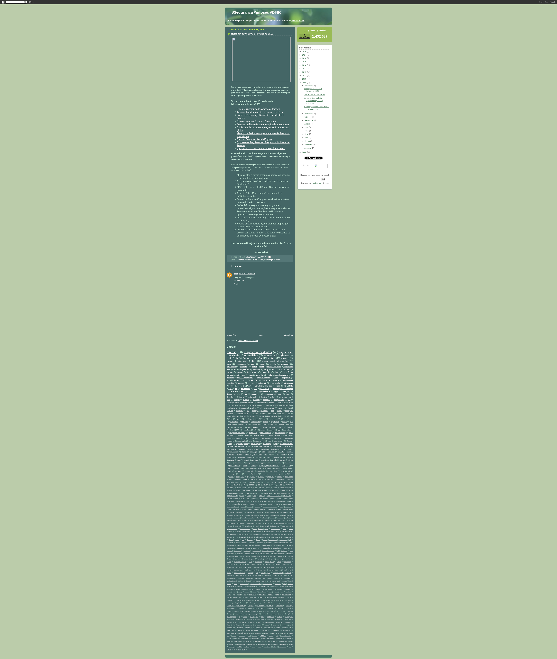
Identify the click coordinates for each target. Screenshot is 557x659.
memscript (240, 586)
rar (260, 611)
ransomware (255, 422)
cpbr (266, 529)
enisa (244, 416)
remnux (263, 614)
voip (235, 427)
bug (243, 515)
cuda (269, 441)
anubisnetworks (281, 501)
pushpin (271, 608)
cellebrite (265, 518)
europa (280, 545)
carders (247, 435)
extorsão (276, 548)
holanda (259, 564)
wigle (276, 644)
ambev (248, 501)
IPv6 (244, 487)
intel (245, 419)
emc (237, 542)
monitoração (275, 383)
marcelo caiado (256, 584)
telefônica (242, 633)
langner (257, 578)
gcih (230, 559)
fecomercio (256, 551)
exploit (262, 364)
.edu (237, 476)
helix (246, 564)
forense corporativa (245, 378)
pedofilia (229, 600)
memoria (243, 367)
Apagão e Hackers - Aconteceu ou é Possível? (261, 148)
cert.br (269, 375)
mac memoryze (274, 581)
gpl (267, 559)
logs (264, 419)
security (269, 619)
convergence (286, 526)
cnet (265, 523)
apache (271, 430)
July (306, 127)
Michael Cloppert (285, 487)
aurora (249, 507)
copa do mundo (232, 529)
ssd (289, 468)
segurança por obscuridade (269, 465)
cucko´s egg (259, 441)
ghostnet (238, 559)
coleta (289, 523)
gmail (252, 559)
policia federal (266, 391)
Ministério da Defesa (233, 490)
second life (260, 619)
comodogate (266, 438)
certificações (231, 520)
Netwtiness (247, 490)
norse (254, 592)
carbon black (286, 515)
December (309, 86)
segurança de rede (272, 260)
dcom (241, 534)
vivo (263, 641)
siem (288, 394)
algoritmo (264, 397)
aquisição (237, 504)
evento (240, 372)
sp (290, 625)
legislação (244, 370)
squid (248, 627)
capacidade (275, 515)
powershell (260, 605)
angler (255, 501)
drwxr (237, 540)
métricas (233, 391)
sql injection (256, 424)
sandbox (243, 408)
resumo (278, 463)
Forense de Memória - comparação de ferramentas (263, 124)
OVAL (255, 490)
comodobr (238, 526)
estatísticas (282, 402)
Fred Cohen (283, 482)
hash (240, 564)
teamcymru (287, 630)
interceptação (250, 454)
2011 (304, 76)
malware (285, 358)
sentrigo (229, 622)
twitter (236, 380)
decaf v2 (256, 534)
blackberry (264, 411)
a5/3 (254, 498)
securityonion (279, 619)
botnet (254, 367)
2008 (304, 152)
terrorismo (258, 633)
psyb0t (263, 608)
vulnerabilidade (251, 355)
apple (279, 430)
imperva (238, 419)
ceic (272, 411)
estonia (257, 545)
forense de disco (274, 367)
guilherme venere (240, 562)
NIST (274, 370)
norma (247, 592)
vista (228, 427)
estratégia (266, 545)
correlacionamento (283, 375)
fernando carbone (268, 551)
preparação (289, 605)
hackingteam (269, 562)
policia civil (266, 603)
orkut (235, 597)
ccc (289, 400)
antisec (270, 501)
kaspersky (266, 372)
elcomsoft (230, 542)
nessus (258, 589)
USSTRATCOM (232, 496)
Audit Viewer (289, 476)
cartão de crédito (248, 518)
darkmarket (232, 534)
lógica (248, 581)
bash (250, 509)
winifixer (246, 647)
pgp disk (288, 600)
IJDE (280, 485)
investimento (286, 570)
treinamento (269, 355)
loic (283, 454)
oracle (229, 597)
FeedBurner (316, 183)
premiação (279, 605)
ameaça (255, 411)
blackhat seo (251, 512)
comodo (229, 526)
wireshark (267, 647)
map (235, 584)
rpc (257, 617)
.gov (247, 411)
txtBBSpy (263, 636)
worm (242, 427)
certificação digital (233, 402)
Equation (251, 482)
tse (249, 636)
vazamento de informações (275, 361)
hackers (271, 358)
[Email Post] (269, 257)
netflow (278, 589)
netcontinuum (268, 589)
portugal (255, 460)
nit (234, 592)
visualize (257, 641)
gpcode (260, 559)
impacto (281, 452)
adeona (273, 498)
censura (230, 438)
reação (274, 611)
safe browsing (232, 408)
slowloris (253, 408)
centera (280, 518)
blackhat (268, 386)
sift (290, 465)
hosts (291, 564)
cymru (264, 413)
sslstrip (278, 627)
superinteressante (252, 630)
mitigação (275, 586)
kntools (241, 578)
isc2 (257, 573)
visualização (247, 641)
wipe (253, 647)
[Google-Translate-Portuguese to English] (303, 166)
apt (290, 501)
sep (236, 622)
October (308, 117)
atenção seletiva (232, 507)
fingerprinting (231, 449)
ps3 (250, 608)
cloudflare (241, 523)
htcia (291, 416)
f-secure (284, 548)
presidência (265, 460)
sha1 (259, 622)
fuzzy (285, 449)
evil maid (230, 548)
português (230, 605)
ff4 (278, 551)
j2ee (268, 573)
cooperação (241, 441)
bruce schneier (265, 433)
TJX (253, 493)
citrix (274, 520)
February (308, 145)
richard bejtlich (233, 394)
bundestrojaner (280, 433)
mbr (284, 584)
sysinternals (249, 471)
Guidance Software (270, 380)
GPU (291, 482)
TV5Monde (267, 493)
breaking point (234, 515)
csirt (262, 367)
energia (252, 542)
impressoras (271, 567)
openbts (262, 594)
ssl (261, 408)
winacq (291, 644)
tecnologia (261, 471)
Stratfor (241, 493)
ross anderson (234, 465)
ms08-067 (258, 457)
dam (277, 531)
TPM (289, 427)
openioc (268, 457)
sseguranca (269, 627)
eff (290, 540)
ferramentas (252, 372)
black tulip (240, 512)
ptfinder (290, 460)
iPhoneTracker (247, 567)
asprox (278, 504)
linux (277, 372)
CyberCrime (231, 397)
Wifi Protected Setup (274, 496)
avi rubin (288, 507)
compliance (248, 526)
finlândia (284, 551)
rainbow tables (251, 611)
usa (244, 380)
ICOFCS (251, 485)
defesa (281, 413)
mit (268, 586)
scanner (238, 619)
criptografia (241, 364)
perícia (270, 600)
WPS (254, 496)
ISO (256, 487)
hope (285, 564)
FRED (265, 482)
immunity (271, 452)
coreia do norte (245, 529)
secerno (251, 619)
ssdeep (259, 627)
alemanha (239, 501)
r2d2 (242, 611)
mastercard (231, 457)
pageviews (286, 378)
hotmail (231, 567)
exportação (266, 548)
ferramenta (231, 367)
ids (236, 389)
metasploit (262, 383)
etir (249, 446)
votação (274, 641)
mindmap (262, 586)
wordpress (282, 647)
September (309, 120)
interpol (254, 570)
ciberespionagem (248, 402)
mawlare (278, 584)
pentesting (239, 600)
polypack (276, 603)
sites (228, 625)
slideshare (248, 625)
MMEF (275, 487)
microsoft (285, 364)
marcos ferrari (267, 584)
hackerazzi (258, 562)
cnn (271, 523)
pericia (257, 600)
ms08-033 (245, 589)
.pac (242, 476)
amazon (263, 430)
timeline (266, 633)
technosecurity (231, 633)
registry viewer (240, 614)
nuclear (288, 592)
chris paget (257, 520)
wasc (291, 641)
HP (244, 485)
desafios (230, 378)
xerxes (229, 649)
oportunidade (286, 594)
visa (240, 474)
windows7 (239, 411)
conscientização (242, 413)
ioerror (229, 573)
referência (290, 611)
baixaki (244, 509)
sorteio (252, 468)
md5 (260, 405)
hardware (283, 416)
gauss (291, 556)
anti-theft (263, 501)
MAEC (262, 487)
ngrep (229, 592)
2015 (304, 62)
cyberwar (284, 355)
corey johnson (258, 529)
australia (257, 507)
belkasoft (272, 509)
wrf (290, 647)
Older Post (288, 335)
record (282, 611)
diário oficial (260, 537)
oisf (239, 594)
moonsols (290, 586)
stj (290, 627)
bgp (279, 509)
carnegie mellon (258, 435)
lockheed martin (232, 581)
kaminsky (267, 575)
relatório (270, 463)
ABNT (253, 476)
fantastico (237, 551)
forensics (290, 553)
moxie (231, 589)
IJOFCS (288, 485)
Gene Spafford (234, 485)
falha (291, 386)
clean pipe (281, 520)
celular (272, 518)
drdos (231, 540)
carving (288, 435)
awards (236, 509)
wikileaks (230, 411)
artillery (270, 504)
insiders (239, 454)
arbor (245, 504)
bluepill (291, 512)
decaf (248, 534)
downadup (289, 537)
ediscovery (283, 540)
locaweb (288, 578)
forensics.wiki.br (234, 556)
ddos (254, 361)
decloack (265, 534)
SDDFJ (283, 490)
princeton (232, 608)
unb (282, 471)
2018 (304, 51)
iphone (260, 454)
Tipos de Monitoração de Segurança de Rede (260, 112)
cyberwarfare (279, 441)
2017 (304, 55)
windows (242, 361)
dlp (284, 386)
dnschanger (267, 444)
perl (264, 600)
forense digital (272, 416)
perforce (249, 600)
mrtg (237, 589)
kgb (281, 575)
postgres (250, 605)
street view (230, 630)
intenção (246, 570)
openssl (276, 457)
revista (284, 422)
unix (277, 636)
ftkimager (264, 449)
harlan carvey (231, 564)
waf (257, 474)
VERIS (241, 496)
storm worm (269, 408)
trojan (289, 408)
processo (244, 422)
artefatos (262, 504)
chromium (267, 520)
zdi (239, 649)
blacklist (260, 512)
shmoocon (279, 622)
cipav (238, 438)
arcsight (236, 400)
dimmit (251, 537)
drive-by (272, 402)
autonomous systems (270, 507)
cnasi (259, 523)
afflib (291, 498)
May (306, 134)
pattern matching (271, 597)
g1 (286, 556)
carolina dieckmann (275, 435)
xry (292, 474)
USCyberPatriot (286, 493)
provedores (242, 608)
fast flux (261, 416)
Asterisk (279, 476)
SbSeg (291, 490)
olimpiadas (252, 594)
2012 (304, 72)
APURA (254, 380)
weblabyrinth (241, 644)
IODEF (238, 487)
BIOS (231, 479)
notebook (262, 592)
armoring (252, 504)
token (284, 633)
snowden (237, 468)
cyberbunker (257, 531)
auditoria (246, 400)
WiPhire (261, 496)
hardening (287, 562)
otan (283, 457)
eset (238, 545)
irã (271, 454)
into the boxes (274, 570)
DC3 (289, 479)
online (268, 405)
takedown (276, 630)
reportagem (275, 422)
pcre (289, 597)
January (308, 148)
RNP (276, 490)
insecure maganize (233, 570)
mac (289, 454)
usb (289, 471)
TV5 (259, 493)
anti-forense (283, 397)
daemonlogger (269, 531)
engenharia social (233, 416)
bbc (256, 509)
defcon (282, 534)
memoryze (264, 389)
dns (252, 364)
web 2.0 (231, 644)
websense (251, 644)
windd (239, 647)
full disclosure (275, 449)
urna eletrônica (286, 636)
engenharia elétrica (286, 444)
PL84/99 (263, 490)
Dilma (237, 482)
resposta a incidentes (254, 260)
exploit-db (256, 548)
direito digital (255, 444)
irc (266, 454)
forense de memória (252, 358)
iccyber (251, 383)
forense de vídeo (251, 553)
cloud (231, 413)
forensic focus (264, 553)
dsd (243, 540)
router (252, 617)
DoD (243, 482)
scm (245, 619)
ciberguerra (289, 411)
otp (240, 597)
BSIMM (255, 427)
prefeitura (269, 605)
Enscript (241, 397)
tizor (273, 633)
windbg (231, 647)
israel (263, 573)
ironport (250, 573)
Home (260, 335)
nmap (240, 592)
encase (230, 372)
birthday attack (288, 509)
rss (305, 30)
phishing (256, 370)
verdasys (288, 638)
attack (243, 507)
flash (249, 449)
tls (278, 633)
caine (239, 435)
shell (283, 465)
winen (264, 474)
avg (281, 507)
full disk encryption (276, 556)
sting (285, 627)
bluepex (283, 512)
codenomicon (279, 523)
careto (229, 518)
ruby (262, 617)
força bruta (256, 556)
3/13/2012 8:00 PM (247, 274)
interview (263, 570)
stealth (229, 471)
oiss (245, 594)
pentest (275, 405)
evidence (252, 416)
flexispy (231, 553)
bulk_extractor (252, 515)
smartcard (258, 625)
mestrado (241, 457)
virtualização (231, 474)
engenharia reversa (237, 446)
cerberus (288, 518)
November (309, 114)
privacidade (288, 383)
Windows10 (287, 496)
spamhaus (230, 627)
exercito (247, 548)
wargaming (283, 641)
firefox (234, 405)
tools (264, 424)
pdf (255, 391)
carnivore (237, 518)
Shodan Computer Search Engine (254, 139)
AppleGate (270, 476)
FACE (258, 482)
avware (229, 509)
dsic (289, 413)
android (272, 397)
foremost (240, 553)
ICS (259, 485)
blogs (229, 361)
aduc (255, 430)
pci (228, 380)
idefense (258, 567)
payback (283, 597)
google (273, 364)
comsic (257, 526)
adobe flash (247, 430)
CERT (252, 479)
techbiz (241, 386)
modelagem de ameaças (283, 389)
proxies (282, 460)
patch (248, 391)
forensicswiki (246, 556)
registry (287, 391)
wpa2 (286, 474)
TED (247, 493)
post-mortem (240, 605)
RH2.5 (270, 490)
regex (231, 614)
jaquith (277, 454)
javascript (230, 575)
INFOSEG (230, 487)
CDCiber (258, 386)
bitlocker (232, 512)
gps (272, 559)
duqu (265, 540)
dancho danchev (287, 531)
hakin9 (279, 562)
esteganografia (248, 545)
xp (234, 649)
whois (270, 644)
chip (249, 520)
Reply (236, 284)
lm (281, 578)
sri (253, 627)
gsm (291, 449)
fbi (230, 389)
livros (276, 378)
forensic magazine (278, 553)
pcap (238, 460)
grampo (279, 559)
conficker (277, 438)
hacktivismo (233, 452)
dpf (275, 444)
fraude (256, 449)
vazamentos (255, 638)
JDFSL (281, 427)
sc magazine (289, 617)
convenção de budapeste (271, 526)
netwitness (240, 375)
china (229, 364)
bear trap (263, 509)
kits (286, 575)
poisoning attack (254, 603)
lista (276, 578)
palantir (290, 457)
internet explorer (263, 378)
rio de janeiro (288, 463)
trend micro (273, 471)
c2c (267, 515)
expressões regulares (262, 446)
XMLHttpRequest (232, 498)
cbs (258, 518)
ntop (276, 592)
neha (236, 274)
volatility (259, 375)
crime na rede (275, 529)
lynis (241, 581)
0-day (266, 370)
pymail (289, 608)
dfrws (236, 537)
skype (232, 386)
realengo (266, 611)
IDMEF (265, 485)
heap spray (254, 452)
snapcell (267, 625)
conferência (232, 358)
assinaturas (287, 504)
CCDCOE (238, 479)
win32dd (283, 644)
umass (271, 636)
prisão (274, 460)
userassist (245, 638)
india (279, 567)
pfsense (279, 600)
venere (279, 638)
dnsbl (268, 537)
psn (256, 608)
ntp (282, 592)
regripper (261, 463)
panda (261, 597)
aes (286, 498)
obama (229, 594)
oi (234, 594)
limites (270, 578)
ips (251, 419)
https (231, 419)
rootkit (245, 617)
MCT (268, 487)
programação (286, 405)
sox (247, 424)
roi (239, 617)
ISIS (250, 487)
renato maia (273, 614)
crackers (255, 413)
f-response (277, 446)
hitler (252, 564)
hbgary (244, 452)
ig (264, 567)
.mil (248, 427)
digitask (243, 537)
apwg (228, 504)
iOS (263, 452)
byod (261, 515)
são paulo (265, 630)
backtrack (266, 400)
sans (251, 375)
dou (282, 537)
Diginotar (230, 482)
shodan (240, 424)
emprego (244, 542)
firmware (242, 449)
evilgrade (239, 548)
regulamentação (253, 614)
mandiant (253, 405)
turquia (254, 636)
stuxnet (280, 408)
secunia (232, 424)
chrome (279, 411)
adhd (280, 498)
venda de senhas (268, 638)
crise (284, 529)
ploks (244, 603)
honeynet (268, 564)
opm (277, 594)
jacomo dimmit (278, 573)
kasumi (275, 575)
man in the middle (274, 419)
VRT (248, 496)
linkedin (322, 30)
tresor (234, 636)
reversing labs (231, 617)
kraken (249, 578)
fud (240, 405)
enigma (260, 542)
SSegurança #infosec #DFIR (256, 12)
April (306, 138)
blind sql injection (272, 512)
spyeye (277, 468)
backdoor (256, 400)
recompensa (238, 463)
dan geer (272, 413)
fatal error (247, 551)
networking (287, 589)
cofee (246, 438)
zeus (231, 476)
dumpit (258, 540)
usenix (236, 638)
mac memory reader (259, 581)
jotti (249, 575)
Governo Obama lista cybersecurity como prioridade (313, 100)
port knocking (286, 603)
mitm (282, 586)
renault (282, 614)
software (276, 625)
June (306, 131)
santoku (279, 617)
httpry (238, 567)
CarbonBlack (270, 479)
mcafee (290, 584)
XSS (237, 430)
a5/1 (248, 498)
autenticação (288, 430)
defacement (261, 402)
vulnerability (249, 474)
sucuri (240, 630)
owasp (246, 597)
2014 (304, 65)
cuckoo (237, 531)
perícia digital (233, 422)
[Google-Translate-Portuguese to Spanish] (310, 166)
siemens (288, 622)
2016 (304, 58)
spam (260, 468)
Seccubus (232, 493)
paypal (231, 460)
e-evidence (273, 540)
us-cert (229, 638)
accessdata (285, 370)
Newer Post (231, 335)
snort (228, 468)
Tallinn (276, 493)
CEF (245, 479)
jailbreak (288, 573)
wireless (272, 474)
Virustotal (230, 430)
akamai (231, 501)
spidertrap (240, 627)
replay (289, 614)
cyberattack (246, 531)
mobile (249, 457)
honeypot (277, 564)
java (255, 389)
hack (250, 562)
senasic (288, 619)
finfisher (287, 446)
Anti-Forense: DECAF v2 (314, 95)
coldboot (255, 438)
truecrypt (273, 424)
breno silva (253, 433)
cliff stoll (290, 520)
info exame (287, 567)
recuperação (250, 463)
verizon (281, 424)
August (307, 124)
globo (246, 559)
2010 (304, 79)
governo (241, 383)
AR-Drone (261, 476)
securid (253, 465)
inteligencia (245, 389)
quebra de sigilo (232, 611)
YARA (243, 498)
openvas (270, 594)
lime (264, 578)
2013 (304, 69)
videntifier (237, 641)
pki (238, 603)
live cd (257, 419)
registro (265, 422)
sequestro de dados (247, 622)
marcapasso (244, 584)
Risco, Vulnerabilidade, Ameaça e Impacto (258, 109)
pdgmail (246, 460)
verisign (229, 641)
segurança (255, 394)
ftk (235, 370)
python (278, 391)
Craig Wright (281, 479)
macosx (284, 581)
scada (231, 619)
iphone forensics (239, 573)
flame (291, 551)
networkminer (288, 419)
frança (265, 556)
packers (253, 597)
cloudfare (232, 523)
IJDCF (273, 485)
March (307, 141)
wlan (274, 647)
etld (274, 545)
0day (249, 386)
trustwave (242, 636)
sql (284, 468)
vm (269, 641)
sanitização (270, 617)
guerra (229, 562)
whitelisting (261, 644)
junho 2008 (257, 575)
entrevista (269, 542)
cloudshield (251, 523)
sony (245, 468)
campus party (279, 400)
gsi (245, 405)
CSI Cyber (259, 479)
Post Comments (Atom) (248, 341)
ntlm (270, 592)
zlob (243, 649)
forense (241, 260)
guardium (288, 559)
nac (252, 589)
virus (289, 424)
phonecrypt (230, 603)
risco (291, 422)
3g (248, 476)
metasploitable (251, 586)
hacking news (239, 280)
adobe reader (252, 397)
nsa (241, 391)
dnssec (275, 537)
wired (259, 647)
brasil (278, 386)
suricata (238, 471)
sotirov (284, 625)
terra (250, 633)
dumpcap (250, 540)
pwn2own (280, 608)
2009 (304, 83)
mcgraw (231, 586)
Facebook (273, 482)
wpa (279, 474)
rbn (230, 463)
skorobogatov (237, 625)
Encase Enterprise (268, 427)
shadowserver (268, 622)
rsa (245, 394)
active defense (263, 498)
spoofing (268, 468)
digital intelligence (242, 444)
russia (245, 465)
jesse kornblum (241, 575)
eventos (288, 545)
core (250, 441)
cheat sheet (242, 520)
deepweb (274, 534)
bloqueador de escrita (237, 433)
